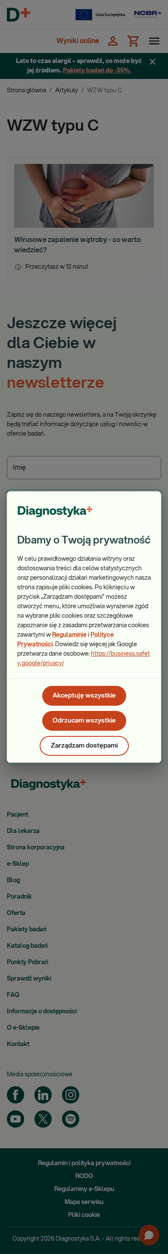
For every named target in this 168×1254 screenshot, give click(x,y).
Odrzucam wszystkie (84, 720)
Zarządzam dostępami (84, 745)
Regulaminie (69, 635)
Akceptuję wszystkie (84, 695)
